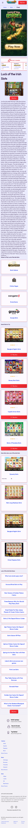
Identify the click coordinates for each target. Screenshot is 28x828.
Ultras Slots (14, 67)
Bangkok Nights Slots (14, 349)
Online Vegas (14, 286)
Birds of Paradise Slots (14, 443)
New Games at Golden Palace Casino (14, 594)
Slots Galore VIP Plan (14, 635)
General (5, 767)
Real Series (6, 783)
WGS (4, 743)
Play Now (22, 2)
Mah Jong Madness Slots (14, 503)
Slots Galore (14, 270)
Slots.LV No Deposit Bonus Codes (14, 618)
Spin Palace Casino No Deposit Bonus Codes (14, 628)
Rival (4, 750)
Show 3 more (4, 786)
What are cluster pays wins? (14, 576)
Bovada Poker (13, 686)
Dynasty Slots (14, 474)
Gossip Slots (14, 318)
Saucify (5, 746)
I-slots (4, 778)
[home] (11, 4)
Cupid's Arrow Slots (14, 412)
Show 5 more (4, 753)
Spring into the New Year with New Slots (14, 653)
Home (4, 7)
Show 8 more (4, 769)
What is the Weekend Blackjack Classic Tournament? (14, 705)
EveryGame (14, 302)
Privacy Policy (23, 822)
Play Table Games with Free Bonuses (14, 679)
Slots (11, 7)
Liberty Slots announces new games (14, 662)
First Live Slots (14, 669)
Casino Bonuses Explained (5, 822)
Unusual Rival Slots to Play (14, 584)
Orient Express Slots (14, 560)
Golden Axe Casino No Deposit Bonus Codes (14, 696)
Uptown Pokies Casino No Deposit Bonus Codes (14, 645)
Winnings (5, 760)
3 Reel (4, 776)
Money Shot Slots (14, 380)
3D (4, 781)
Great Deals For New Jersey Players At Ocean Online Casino (14, 611)
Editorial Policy (16, 822)
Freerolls (5, 764)
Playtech (5, 748)
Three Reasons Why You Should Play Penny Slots (14, 602)
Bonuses (5, 762)
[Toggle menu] (2, 2)
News (2, 757)
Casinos (3, 741)
